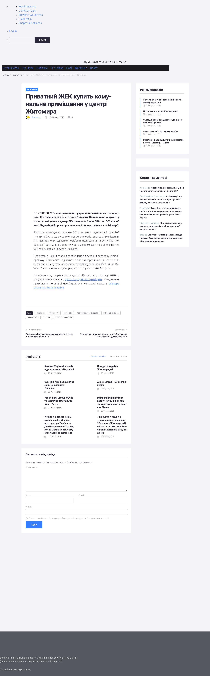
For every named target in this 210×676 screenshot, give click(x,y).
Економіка (17, 75)
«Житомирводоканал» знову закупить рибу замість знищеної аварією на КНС (161, 226)
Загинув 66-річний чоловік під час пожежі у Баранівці (162, 101)
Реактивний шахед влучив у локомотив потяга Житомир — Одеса (58, 401)
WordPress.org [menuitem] (27, 6)
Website (29, 507)
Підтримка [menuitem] (25, 18)
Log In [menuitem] (13, 30)
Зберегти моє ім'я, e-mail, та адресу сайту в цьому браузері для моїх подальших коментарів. (69, 518)
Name (28, 495)
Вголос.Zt (40, 313)
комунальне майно (111, 313)
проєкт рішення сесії (64, 317)
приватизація (33, 317)
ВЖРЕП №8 (54, 313)
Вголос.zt (36, 117)
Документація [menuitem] (27, 10)
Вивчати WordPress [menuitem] (31, 14)
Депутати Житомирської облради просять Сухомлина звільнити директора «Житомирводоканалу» (161, 238)
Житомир (68, 313)
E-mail (81, 495)
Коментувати (31, 467)
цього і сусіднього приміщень (83, 279)
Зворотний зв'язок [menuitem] (30, 22)
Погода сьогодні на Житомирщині (160, 111)
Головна (5, 75)
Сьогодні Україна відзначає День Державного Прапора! (59, 385)
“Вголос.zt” (55, 661)
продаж (47, 317)
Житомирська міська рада (87, 313)
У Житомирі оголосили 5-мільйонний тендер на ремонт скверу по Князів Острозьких (161, 199)
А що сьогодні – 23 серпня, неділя (160, 131)
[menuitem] (109, 40)
